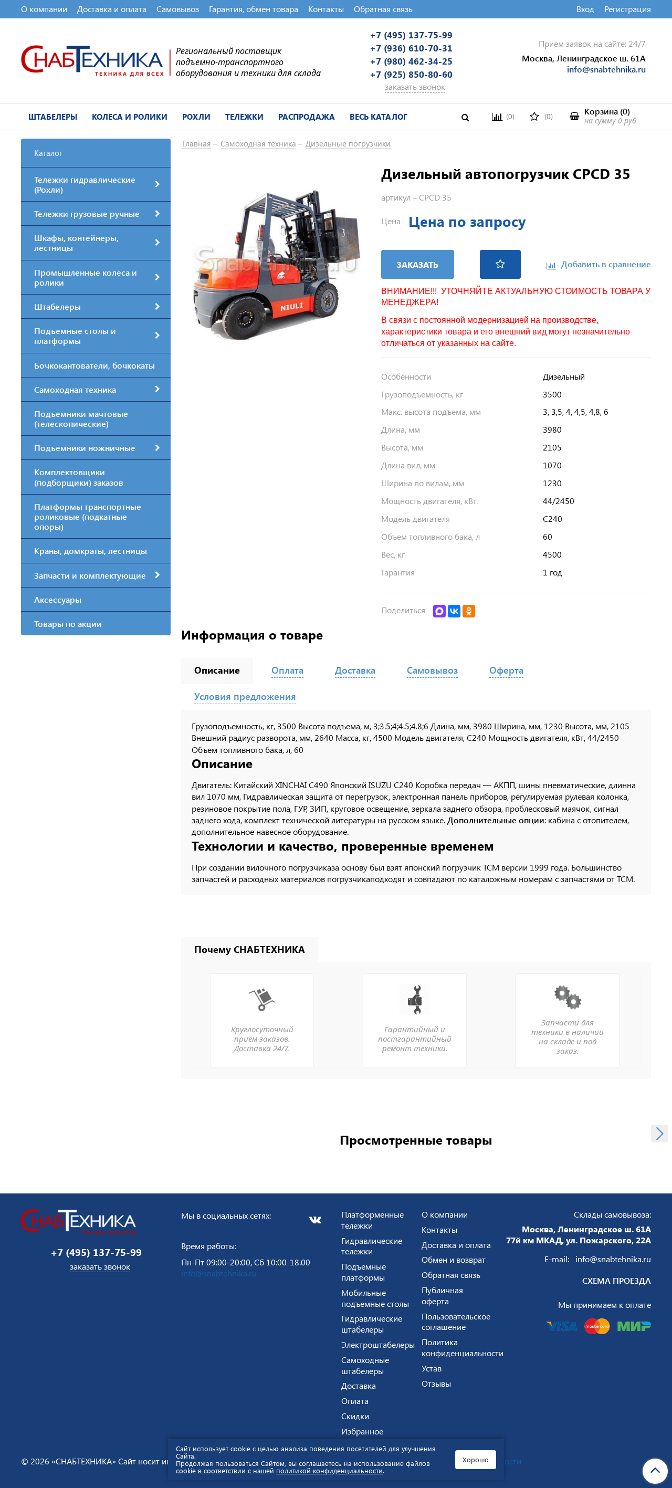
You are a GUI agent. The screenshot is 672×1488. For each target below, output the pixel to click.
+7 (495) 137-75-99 (411, 34)
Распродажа (306, 116)
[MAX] (439, 611)
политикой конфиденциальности (329, 1470)
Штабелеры (52, 116)
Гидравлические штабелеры (371, 1324)
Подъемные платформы (363, 1272)
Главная (196, 143)
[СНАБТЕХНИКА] (96, 59)
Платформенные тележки (372, 1220)
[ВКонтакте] (454, 611)
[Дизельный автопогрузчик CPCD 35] (275, 258)
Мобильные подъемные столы (375, 1298)
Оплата (355, 1400)
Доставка (358, 1385)
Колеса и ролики (129, 116)
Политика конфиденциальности (462, 1347)
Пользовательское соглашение (456, 1322)
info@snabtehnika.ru (606, 69)
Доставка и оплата (111, 8)
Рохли (196, 116)
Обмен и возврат (454, 1259)
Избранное (362, 1431)
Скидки (355, 1415)
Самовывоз (177, 8)
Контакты (326, 8)
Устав (432, 1368)
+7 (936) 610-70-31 (411, 48)
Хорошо (476, 1459)
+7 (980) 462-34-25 (411, 61)
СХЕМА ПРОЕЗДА (616, 1280)
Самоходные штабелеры (365, 1365)
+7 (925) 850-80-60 (411, 74)
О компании (44, 8)
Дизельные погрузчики (348, 143)
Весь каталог (378, 116)
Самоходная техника (258, 143)
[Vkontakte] (315, 1219)
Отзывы (436, 1383)
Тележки (244, 116)
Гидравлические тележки (371, 1246)
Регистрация (627, 8)
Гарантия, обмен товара (253, 8)
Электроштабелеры (378, 1344)
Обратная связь (383, 8)
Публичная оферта (442, 1295)
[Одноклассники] (469, 611)
